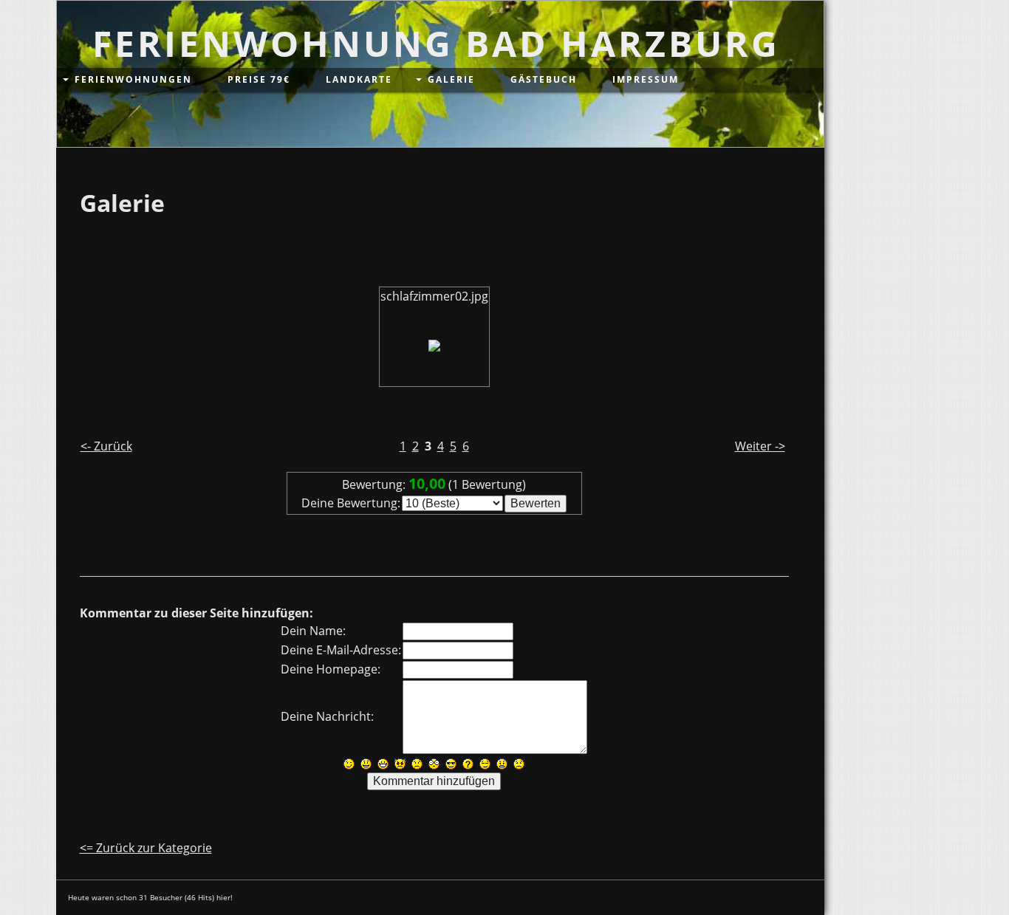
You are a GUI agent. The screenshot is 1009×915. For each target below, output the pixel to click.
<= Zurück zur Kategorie (146, 848)
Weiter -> (760, 446)
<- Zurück (106, 446)
